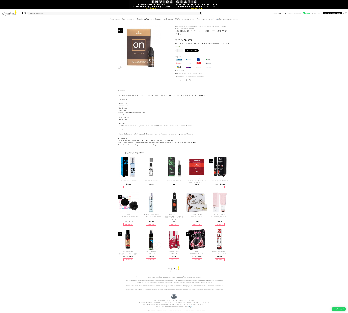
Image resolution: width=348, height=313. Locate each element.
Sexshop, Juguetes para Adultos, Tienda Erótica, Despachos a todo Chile (199, 26)
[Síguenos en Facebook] (22, 13)
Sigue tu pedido (201, 310)
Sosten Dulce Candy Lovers (196, 253)
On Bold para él (151, 253)
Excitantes (196, 76)
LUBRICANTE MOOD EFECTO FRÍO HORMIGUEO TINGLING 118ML (174, 217)
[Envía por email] (183, 80)
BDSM (177, 19)
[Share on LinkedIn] (189, 80)
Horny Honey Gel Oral (197, 216)
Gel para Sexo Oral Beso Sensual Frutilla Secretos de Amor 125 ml (128, 254)
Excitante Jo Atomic (174, 253)
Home (177, 26)
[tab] (122, 91)
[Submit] (200, 13)
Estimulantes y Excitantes (187, 28)
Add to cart (192, 50)
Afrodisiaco (180, 76)
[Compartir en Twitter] (180, 80)
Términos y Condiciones (149, 310)
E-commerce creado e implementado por (175, 306)
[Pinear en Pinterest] (186, 80)
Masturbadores (188, 19)
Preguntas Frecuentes (162, 310)
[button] (339, 309)
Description (122, 91)
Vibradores (115, 19)
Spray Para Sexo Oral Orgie (174, 180)
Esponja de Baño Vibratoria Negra (128, 216)
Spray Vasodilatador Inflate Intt (219, 180)
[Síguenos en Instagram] (25, 13)
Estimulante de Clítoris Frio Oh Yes (219, 216)
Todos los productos (228, 19)
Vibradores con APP (205, 19)
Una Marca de (276, 13)
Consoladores (128, 19)
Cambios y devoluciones (190, 310)
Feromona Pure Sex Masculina (128, 180)
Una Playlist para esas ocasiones (295, 13)
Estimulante (190, 76)
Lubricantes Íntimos (164, 19)
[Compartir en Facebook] (177, 80)
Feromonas (201, 76)
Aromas (185, 76)
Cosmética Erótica (145, 19)
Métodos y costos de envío (176, 310)
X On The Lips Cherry (220, 253)
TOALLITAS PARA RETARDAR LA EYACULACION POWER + (197, 181)
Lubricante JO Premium (151, 180)
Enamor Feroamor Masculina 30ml (151, 216)
